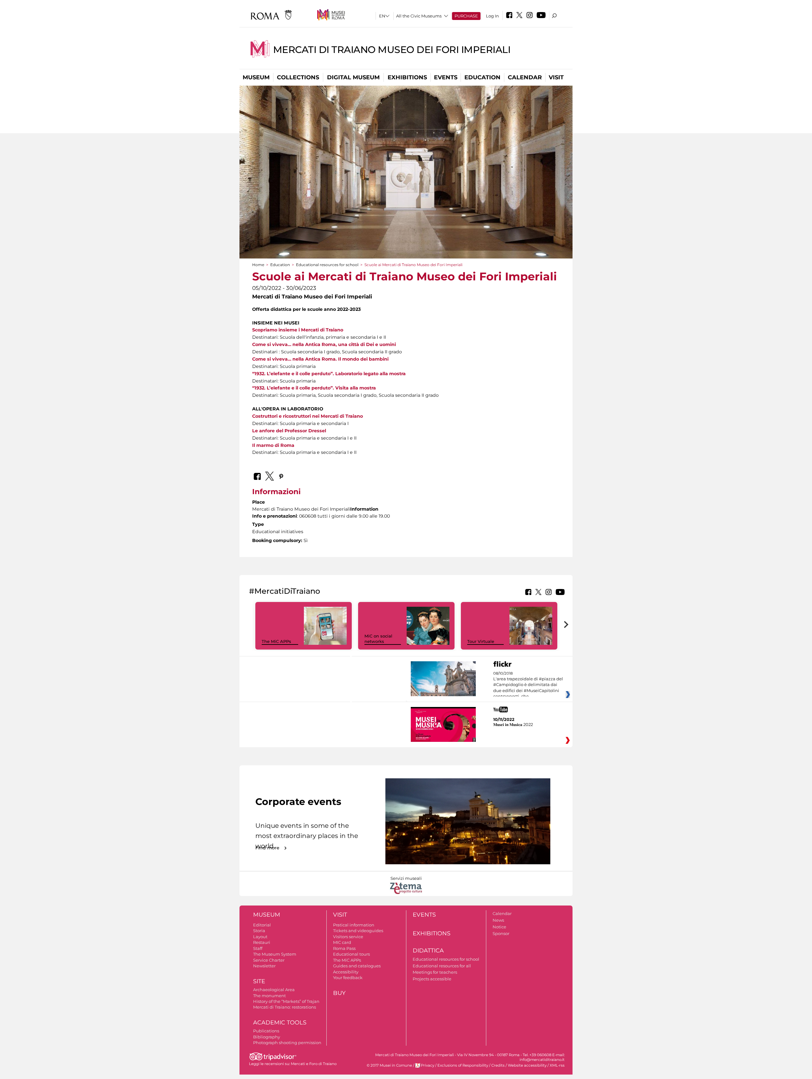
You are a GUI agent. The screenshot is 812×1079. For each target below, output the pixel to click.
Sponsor (501, 933)
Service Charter (269, 960)
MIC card (342, 942)
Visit (556, 77)
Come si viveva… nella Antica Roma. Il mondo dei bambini (320, 359)
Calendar (525, 77)
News (498, 920)
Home (258, 264)
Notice (499, 926)
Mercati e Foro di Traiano (314, 1064)
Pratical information (353, 924)
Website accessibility (527, 1065)
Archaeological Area (274, 989)
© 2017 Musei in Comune (389, 1065)
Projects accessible (432, 978)
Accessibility (345, 971)
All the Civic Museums (419, 15)
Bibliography (266, 1036)
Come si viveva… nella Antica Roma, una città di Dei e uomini (324, 344)
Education (482, 77)
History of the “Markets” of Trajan (286, 1001)
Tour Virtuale (480, 641)
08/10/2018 (528, 685)
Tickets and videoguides (358, 930)
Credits (498, 1065)
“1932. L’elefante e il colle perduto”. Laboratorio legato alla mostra (329, 373)
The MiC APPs (276, 641)
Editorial (262, 924)
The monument (269, 995)
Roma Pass (344, 948)
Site (259, 981)
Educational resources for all (442, 965)
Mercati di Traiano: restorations (284, 1007)
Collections (298, 77)
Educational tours (351, 954)
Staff (257, 948)
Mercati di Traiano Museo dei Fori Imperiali (392, 50)
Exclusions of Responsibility (462, 1065)
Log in (492, 15)
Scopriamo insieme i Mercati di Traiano (297, 330)
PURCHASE (466, 15)
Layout (260, 936)
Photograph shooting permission (287, 1042)
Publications (266, 1030)
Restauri (261, 942)
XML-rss (557, 1065)
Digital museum (353, 77)
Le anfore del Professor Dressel (289, 431)
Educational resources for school (327, 264)
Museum (256, 77)
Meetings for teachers (435, 972)
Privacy (427, 1065)
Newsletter (264, 965)
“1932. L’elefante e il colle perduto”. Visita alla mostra (314, 388)
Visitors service (348, 936)
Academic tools (279, 1022)
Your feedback (348, 977)
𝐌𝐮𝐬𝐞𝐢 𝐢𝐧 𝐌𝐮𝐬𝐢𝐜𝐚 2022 (513, 724)
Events (445, 77)
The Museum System (274, 954)
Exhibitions (407, 77)
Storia (259, 930)
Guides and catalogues (357, 965)
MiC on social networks (378, 638)
